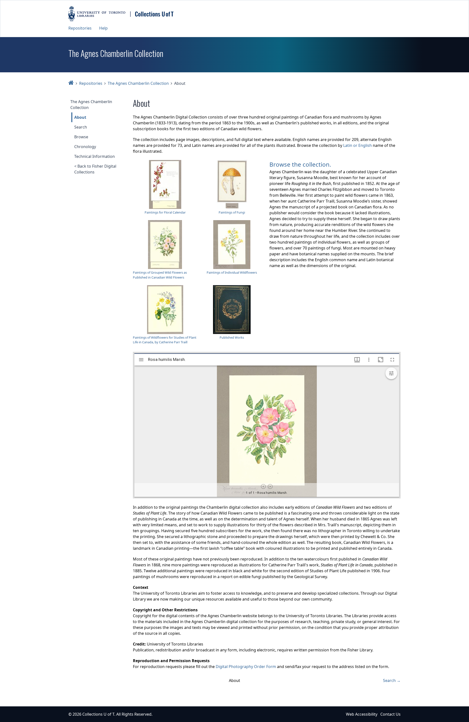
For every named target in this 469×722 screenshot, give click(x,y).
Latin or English (357, 145)
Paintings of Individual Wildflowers (232, 272)
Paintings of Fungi (232, 212)
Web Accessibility (361, 714)
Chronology (85, 146)
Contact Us (390, 714)
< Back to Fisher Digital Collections (95, 169)
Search (80, 127)
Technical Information (94, 156)
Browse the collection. (300, 164)
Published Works (232, 337)
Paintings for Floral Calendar (165, 212)
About (80, 117)
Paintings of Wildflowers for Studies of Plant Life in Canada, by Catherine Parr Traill (164, 339)
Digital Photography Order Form (246, 666)
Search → (392, 680)
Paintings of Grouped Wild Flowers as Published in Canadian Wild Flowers (160, 274)
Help (103, 28)
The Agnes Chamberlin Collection (138, 83)
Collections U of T (98, 714)
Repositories (80, 28)
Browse (81, 137)
